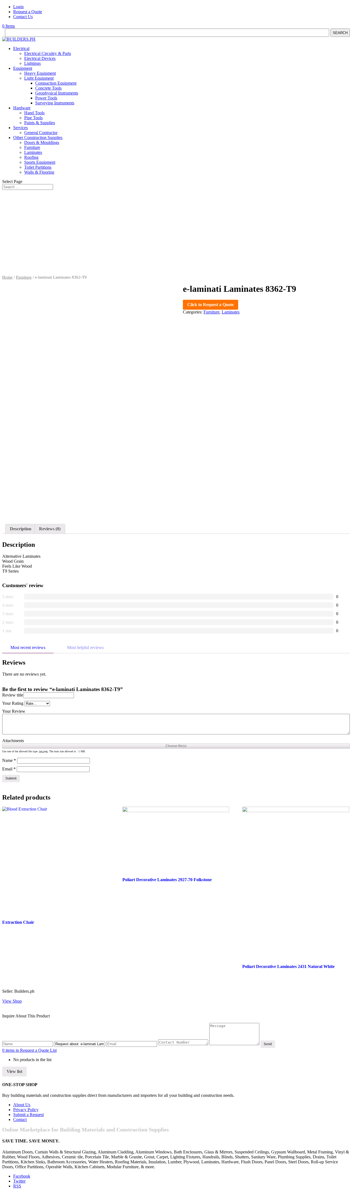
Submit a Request (28, 1114)
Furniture (32, 147)
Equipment (22, 68)
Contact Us (23, 16)
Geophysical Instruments (56, 93)
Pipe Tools (33, 117)
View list (14, 1071)
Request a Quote (27, 11)
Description (20, 528)
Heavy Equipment (40, 73)
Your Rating (12, 703)
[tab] (20, 529)
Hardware (22, 108)
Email (9, 769)
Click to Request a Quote (210, 304)
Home (7, 277)
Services (20, 127)
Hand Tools (34, 112)
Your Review (13, 711)
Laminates (33, 152)
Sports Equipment (39, 162)
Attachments (13, 740)
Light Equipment (39, 78)
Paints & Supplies (39, 122)
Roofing (31, 157)
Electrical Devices (40, 58)
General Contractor (40, 132)
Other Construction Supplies (37, 137)
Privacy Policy (25, 1109)
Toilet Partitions (37, 167)
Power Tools (46, 98)
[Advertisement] (176, 233)
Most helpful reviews (85, 647)
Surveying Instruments (54, 103)
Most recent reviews (27, 647)
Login (18, 6)
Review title (12, 695)
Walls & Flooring (39, 172)
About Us (21, 1104)
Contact (20, 1119)
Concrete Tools (48, 88)
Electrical (21, 48)
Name (9, 760)
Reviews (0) (50, 528)
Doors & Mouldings (41, 142)
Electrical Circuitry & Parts (47, 53)
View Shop (12, 1001)
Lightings (32, 63)
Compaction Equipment (55, 83)
